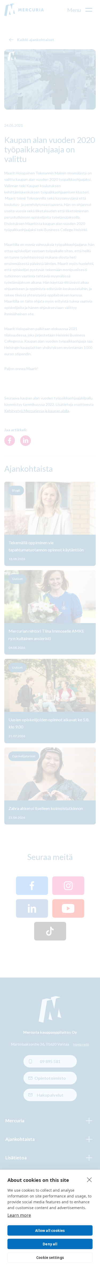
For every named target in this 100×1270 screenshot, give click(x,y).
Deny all (50, 1244)
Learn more (19, 1215)
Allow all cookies (50, 1230)
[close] (89, 1179)
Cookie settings (50, 1257)
